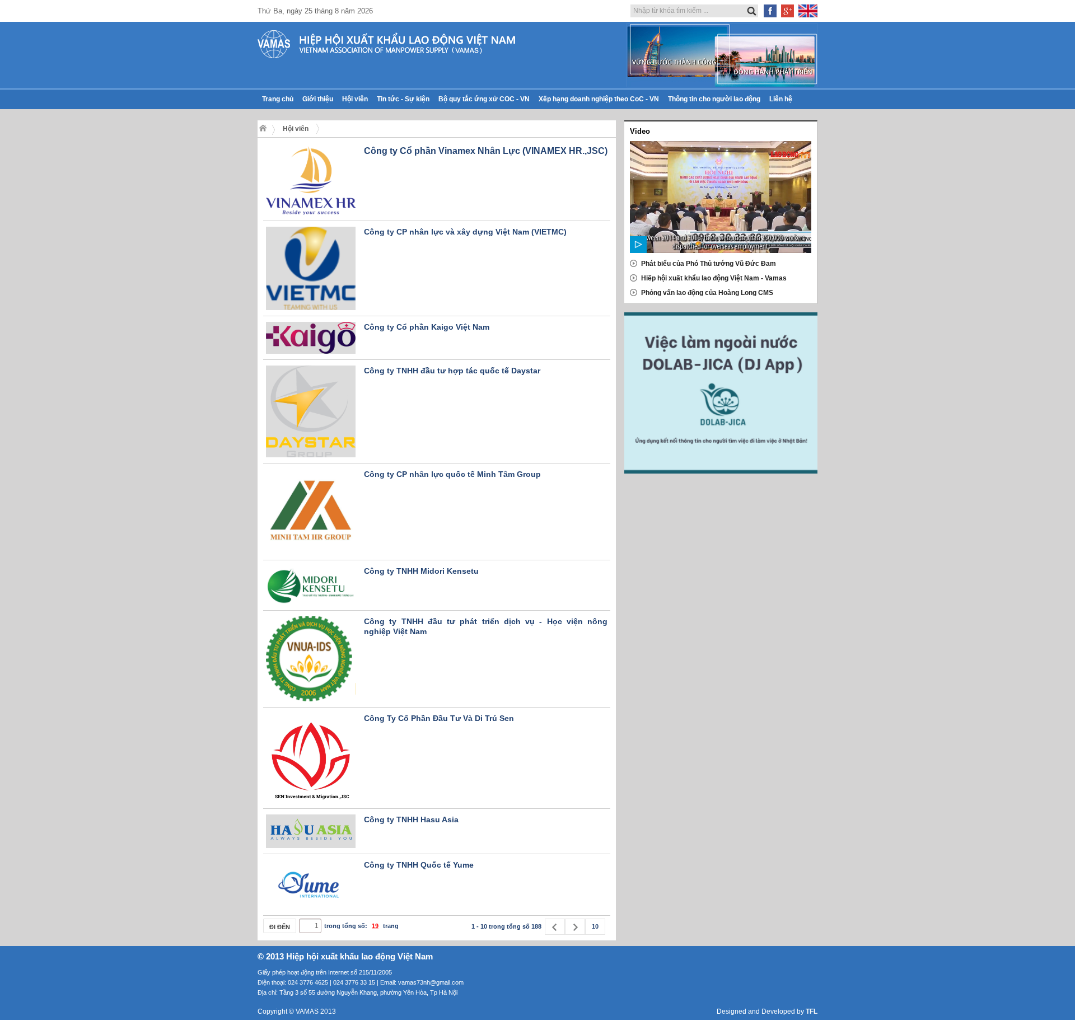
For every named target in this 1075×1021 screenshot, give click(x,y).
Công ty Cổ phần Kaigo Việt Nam (426, 326)
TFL (811, 1011)
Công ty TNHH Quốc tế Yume (419, 864)
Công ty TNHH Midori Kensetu (421, 570)
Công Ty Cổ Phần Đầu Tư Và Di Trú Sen (439, 718)
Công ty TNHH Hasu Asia (411, 819)
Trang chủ (277, 99)
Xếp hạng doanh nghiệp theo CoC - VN (599, 99)
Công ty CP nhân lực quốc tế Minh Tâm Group (452, 474)
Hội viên (355, 99)
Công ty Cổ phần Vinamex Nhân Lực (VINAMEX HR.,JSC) (485, 151)
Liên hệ (780, 99)
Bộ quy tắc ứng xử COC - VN (484, 99)
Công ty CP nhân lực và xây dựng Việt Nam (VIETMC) (465, 231)
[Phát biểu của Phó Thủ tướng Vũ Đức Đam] (720, 197)
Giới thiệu (317, 99)
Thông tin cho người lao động (714, 99)
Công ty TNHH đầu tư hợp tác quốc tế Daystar (452, 370)
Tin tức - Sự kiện (403, 99)
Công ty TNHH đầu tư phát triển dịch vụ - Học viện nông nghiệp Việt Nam (485, 626)
